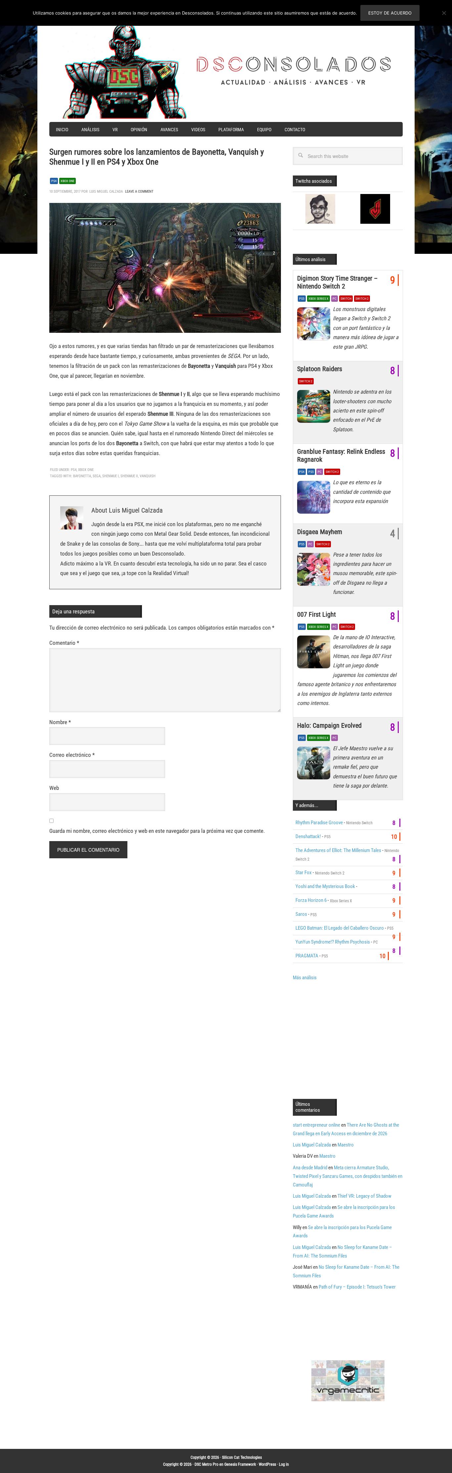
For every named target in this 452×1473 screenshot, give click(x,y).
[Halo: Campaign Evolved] (315, 765)
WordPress (267, 1464)
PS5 (301, 298)
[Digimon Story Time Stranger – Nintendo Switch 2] (315, 325)
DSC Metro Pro (206, 1464)
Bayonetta (82, 476)
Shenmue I (110, 476)
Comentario (64, 643)
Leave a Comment (139, 191)
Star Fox (303, 872)
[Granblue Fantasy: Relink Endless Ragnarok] (315, 499)
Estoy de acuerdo (390, 13)
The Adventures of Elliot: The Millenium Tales (338, 850)
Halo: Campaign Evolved (329, 725)
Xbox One (67, 181)
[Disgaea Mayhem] (315, 571)
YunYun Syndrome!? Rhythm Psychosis (332, 942)
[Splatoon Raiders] (315, 408)
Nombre (60, 722)
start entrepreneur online (316, 1125)
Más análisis (305, 978)
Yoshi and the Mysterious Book (325, 886)
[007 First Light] (315, 654)
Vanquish (148, 476)
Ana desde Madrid (310, 1168)
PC (335, 298)
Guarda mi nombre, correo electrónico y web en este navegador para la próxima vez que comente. (157, 831)
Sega (97, 476)
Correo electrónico (72, 755)
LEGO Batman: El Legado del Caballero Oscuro (339, 928)
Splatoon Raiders (319, 369)
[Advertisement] (348, 1039)
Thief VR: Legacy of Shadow (364, 1196)
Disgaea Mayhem (319, 532)
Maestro (346, 1145)
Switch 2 (362, 298)
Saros (301, 914)
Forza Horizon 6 (311, 900)
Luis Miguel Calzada (312, 1145)
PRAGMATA (306, 956)
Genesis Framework (240, 1464)
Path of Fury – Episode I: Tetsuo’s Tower (357, 1287)
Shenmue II (129, 476)
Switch (345, 298)
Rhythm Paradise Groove (319, 823)
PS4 (54, 181)
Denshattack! (308, 836)
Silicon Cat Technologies (242, 1457)
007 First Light (316, 614)
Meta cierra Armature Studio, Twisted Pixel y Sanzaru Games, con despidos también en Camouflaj (347, 1176)
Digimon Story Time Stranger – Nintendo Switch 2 (337, 282)
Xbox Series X (318, 298)
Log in (284, 1464)
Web (54, 788)
